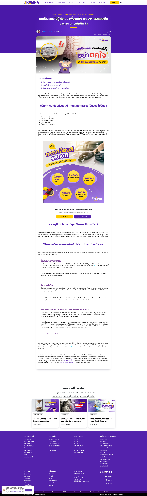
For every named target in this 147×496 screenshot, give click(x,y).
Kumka (109, 476)
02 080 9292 (109, 484)
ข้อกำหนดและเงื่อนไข (118, 494)
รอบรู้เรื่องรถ (75, 396)
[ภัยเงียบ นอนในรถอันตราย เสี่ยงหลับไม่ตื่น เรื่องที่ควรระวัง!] (73, 405)
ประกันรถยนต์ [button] (49, 2)
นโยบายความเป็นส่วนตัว (105, 494)
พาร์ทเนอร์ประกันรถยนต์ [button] (108, 436)
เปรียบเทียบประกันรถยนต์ (66, 362)
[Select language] (121, 2)
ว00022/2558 (77, 480)
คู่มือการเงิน (67, 396)
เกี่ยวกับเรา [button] (101, 2)
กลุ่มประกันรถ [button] (71, 2)
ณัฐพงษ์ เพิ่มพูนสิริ (47, 31)
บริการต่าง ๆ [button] (60, 2)
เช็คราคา (114, 2)
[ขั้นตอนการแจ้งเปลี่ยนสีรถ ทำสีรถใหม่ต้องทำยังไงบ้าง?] (101, 405)
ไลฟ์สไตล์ (92, 396)
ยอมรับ (28, 490)
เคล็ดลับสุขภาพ (84, 396)
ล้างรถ (94, 265)
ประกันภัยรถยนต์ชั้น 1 (67, 360)
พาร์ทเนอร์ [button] (82, 2)
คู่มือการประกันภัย (57, 396)
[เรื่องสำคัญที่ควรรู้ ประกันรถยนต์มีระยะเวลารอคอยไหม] (45, 405)
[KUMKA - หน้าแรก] (31, 2)
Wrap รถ (73, 346)
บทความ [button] (91, 2)
